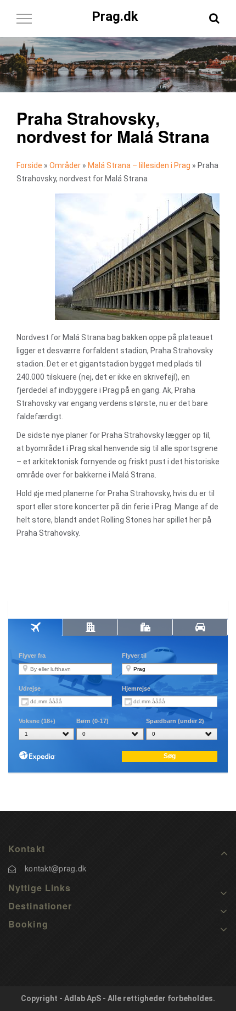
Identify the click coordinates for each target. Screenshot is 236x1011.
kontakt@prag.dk (55, 868)
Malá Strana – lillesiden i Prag (139, 165)
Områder (65, 165)
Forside (29, 165)
